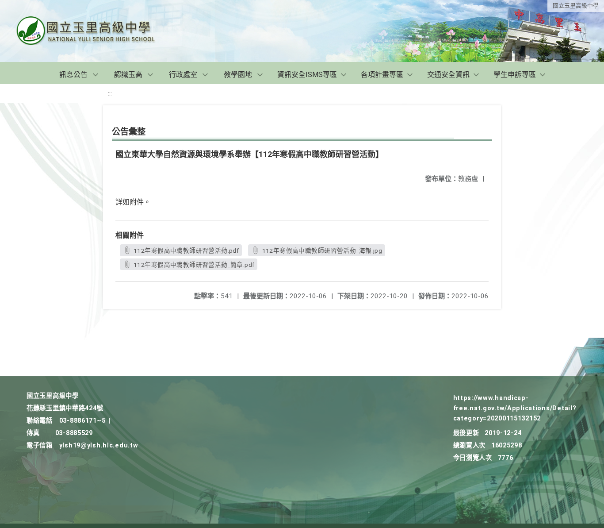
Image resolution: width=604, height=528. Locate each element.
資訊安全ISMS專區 (307, 74)
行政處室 (183, 74)
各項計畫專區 (382, 74)
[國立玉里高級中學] (96, 31)
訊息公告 (73, 74)
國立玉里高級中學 (576, 5)
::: (110, 93)
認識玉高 (128, 74)
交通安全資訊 (448, 74)
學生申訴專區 (514, 74)
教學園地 (238, 74)
